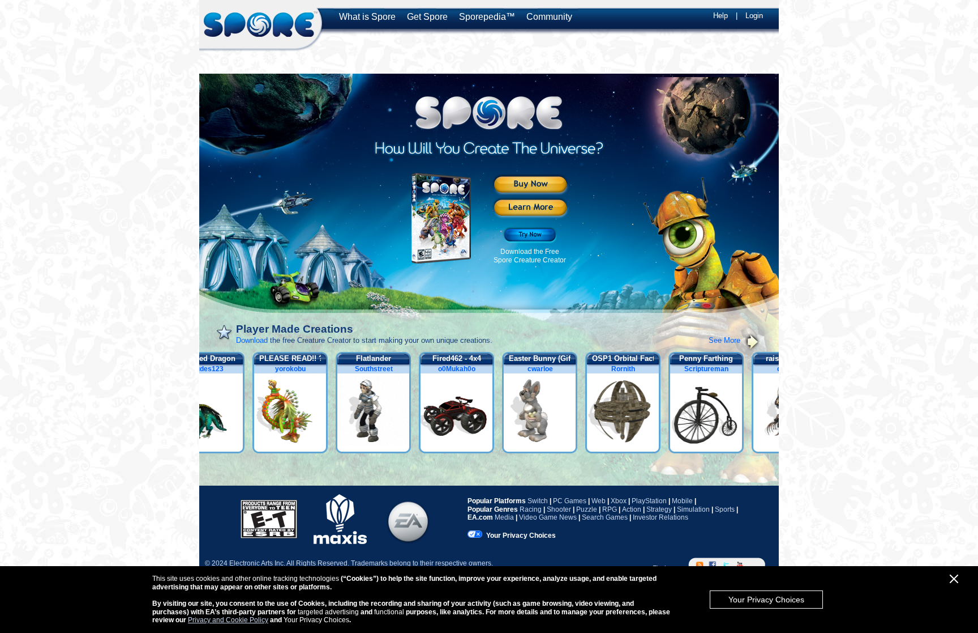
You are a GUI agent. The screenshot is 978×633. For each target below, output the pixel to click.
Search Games (605, 517)
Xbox (619, 501)
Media (504, 517)
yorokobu (295, 369)
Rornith (628, 369)
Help (720, 15)
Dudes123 (212, 369)
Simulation (693, 509)
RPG (609, 509)
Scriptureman (711, 369)
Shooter (559, 509)
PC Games (569, 501)
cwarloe (545, 369)
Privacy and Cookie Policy (228, 620)
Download (252, 340)
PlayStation (649, 501)
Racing (531, 509)
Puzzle (586, 509)
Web (598, 501)
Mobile (682, 501)
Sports (725, 509)
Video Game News (548, 517)
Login (754, 15)
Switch (537, 501)
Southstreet (379, 369)
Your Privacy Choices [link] (521, 535)
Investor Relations (660, 517)
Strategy (659, 509)
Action (631, 509)
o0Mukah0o (462, 369)
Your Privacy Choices (766, 599)
